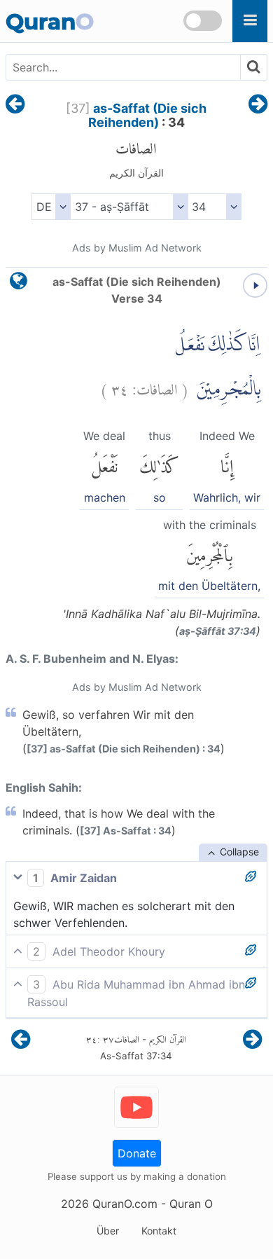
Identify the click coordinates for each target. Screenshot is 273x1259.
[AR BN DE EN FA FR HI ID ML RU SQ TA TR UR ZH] (50, 206)
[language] (18, 284)
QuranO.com (125, 1204)
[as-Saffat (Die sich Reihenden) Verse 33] (15, 105)
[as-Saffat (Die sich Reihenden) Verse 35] (257, 105)
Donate (137, 1153)
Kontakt (158, 1231)
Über (108, 1231)
